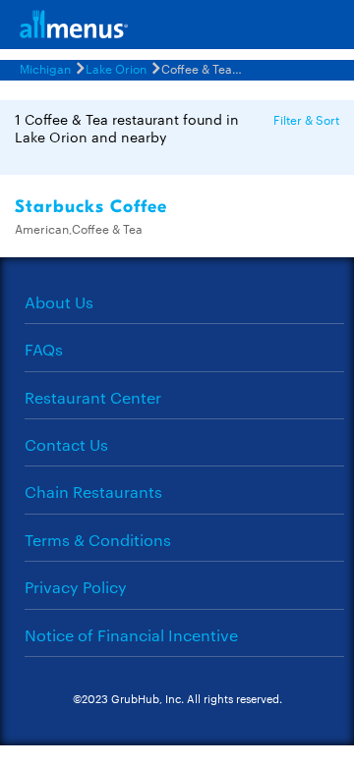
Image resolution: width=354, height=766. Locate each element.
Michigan (45, 68)
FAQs (44, 349)
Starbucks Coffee (91, 206)
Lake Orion (116, 68)
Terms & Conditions (98, 539)
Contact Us (66, 444)
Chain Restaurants (93, 491)
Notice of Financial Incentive (131, 635)
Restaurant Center (93, 397)
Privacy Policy (76, 586)
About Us (59, 302)
